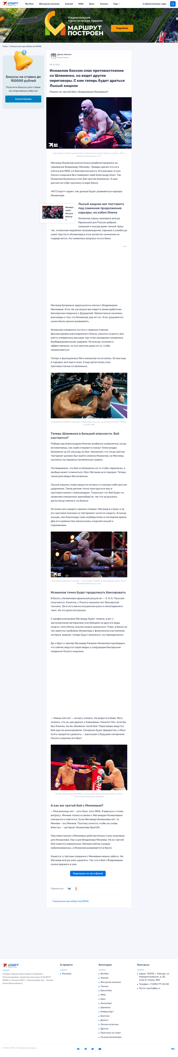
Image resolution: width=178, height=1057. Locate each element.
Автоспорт (106, 1003)
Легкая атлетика (109, 1024)
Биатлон (105, 1016)
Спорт (5, 46)
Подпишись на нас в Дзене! (88, 873)
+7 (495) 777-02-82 (159, 984)
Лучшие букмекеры (111, 1037)
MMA (81, 4)
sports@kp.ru (153, 988)
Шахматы (106, 1007)
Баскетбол (106, 990)
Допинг (104, 1020)
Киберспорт (107, 1011)
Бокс (91, 4)
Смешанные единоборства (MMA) (25, 46)
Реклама (66, 973)
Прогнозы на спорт (111, 1032)
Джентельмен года (155, 4)
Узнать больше (23, 99)
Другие (104, 1028)
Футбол (29, 4)
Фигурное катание (49, 4)
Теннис (104, 4)
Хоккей (69, 4)
